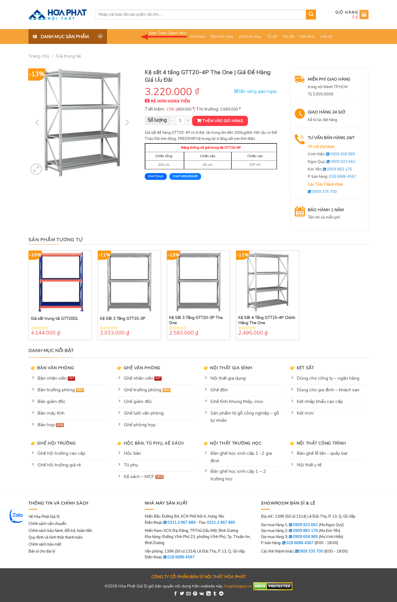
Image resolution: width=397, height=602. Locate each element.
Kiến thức (307, 36)
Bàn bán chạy (222, 36)
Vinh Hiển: (331, 154)
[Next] (126, 122)
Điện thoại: (170, 557)
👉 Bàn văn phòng (52, 368)
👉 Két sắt (302, 368)
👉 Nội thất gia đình (228, 368)
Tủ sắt (272, 36)
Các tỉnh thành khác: (292, 551)
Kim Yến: (330, 169)
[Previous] (38, 122)
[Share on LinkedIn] (208, 594)
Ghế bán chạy (250, 36)
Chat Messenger (185, 176)
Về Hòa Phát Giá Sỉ (44, 516)
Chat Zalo (155, 176)
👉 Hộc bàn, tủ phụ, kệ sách (150, 443)
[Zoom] (36, 169)
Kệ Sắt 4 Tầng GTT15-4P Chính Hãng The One (266, 320)
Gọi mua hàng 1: (289, 525)
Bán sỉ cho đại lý (41, 551)
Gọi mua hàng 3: (289, 536)
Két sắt (288, 36)
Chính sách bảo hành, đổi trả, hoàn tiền (60, 530)
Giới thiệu (197, 36)
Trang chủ (38, 56)
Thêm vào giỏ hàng (222, 121)
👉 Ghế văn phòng (138, 368)
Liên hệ (326, 36)
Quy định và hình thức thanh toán (55, 537)
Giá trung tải (68, 56)
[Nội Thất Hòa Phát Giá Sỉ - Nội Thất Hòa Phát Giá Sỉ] (57, 14)
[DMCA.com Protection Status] (272, 586)
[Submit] (311, 14)
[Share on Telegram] (221, 594)
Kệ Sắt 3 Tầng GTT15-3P (122, 318)
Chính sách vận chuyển (47, 523)
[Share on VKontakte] (201, 594)
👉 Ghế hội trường (53, 443)
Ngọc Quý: (331, 161)
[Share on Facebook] (176, 594)
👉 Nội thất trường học (232, 443)
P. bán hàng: (332, 176)
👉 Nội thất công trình (318, 443)
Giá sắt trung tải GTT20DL (54, 318)
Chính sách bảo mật (44, 544)
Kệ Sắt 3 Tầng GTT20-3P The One (196, 320)
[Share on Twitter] (182, 594)
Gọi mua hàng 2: (289, 530)
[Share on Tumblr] (215, 594)
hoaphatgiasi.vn (238, 586)
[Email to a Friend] (188, 594)
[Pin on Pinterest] (195, 594)
